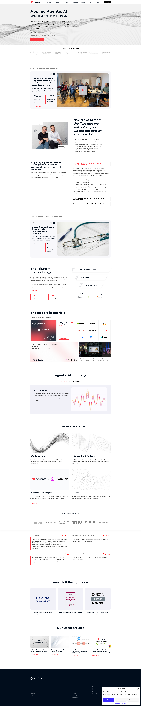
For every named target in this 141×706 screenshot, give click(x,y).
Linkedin (96, 693)
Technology (53, 691)
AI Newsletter (74, 691)
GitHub (95, 686)
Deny (121, 700)
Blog (31, 689)
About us (83, 2)
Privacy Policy (123, 703)
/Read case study (36, 106)
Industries (57, 2)
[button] (138, 688)
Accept (108, 700)
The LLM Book (75, 697)
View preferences (133, 700)
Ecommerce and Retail (56, 689)
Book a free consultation (37, 39)
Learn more (34, 290)
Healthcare (53, 686)
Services (49, 2)
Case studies (75, 2)
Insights (90, 2)
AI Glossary (74, 693)
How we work (66, 2)
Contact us (107, 2)
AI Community (75, 695)
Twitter (95, 691)
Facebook (96, 689)
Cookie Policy (117, 703)
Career (97, 2)
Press (31, 695)
